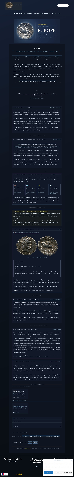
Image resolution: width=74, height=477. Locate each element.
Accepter (48, 472)
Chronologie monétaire (25, 13)
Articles (54, 13)
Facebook (26, 436)
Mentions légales (66, 474)
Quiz (59, 13)
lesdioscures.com (27, 448)
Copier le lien (49, 436)
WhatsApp (41, 436)
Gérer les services (48, 469)
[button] (71, 460)
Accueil (16, 13)
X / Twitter (33, 436)
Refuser (58, 472)
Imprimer (57, 436)
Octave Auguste (38, 13)
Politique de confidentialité (58, 474)
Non (36, 442)
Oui (30, 442)
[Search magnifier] (67, 5)
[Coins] (37, 466)
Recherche (47, 13)
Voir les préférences (68, 472)
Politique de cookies (51, 474)
